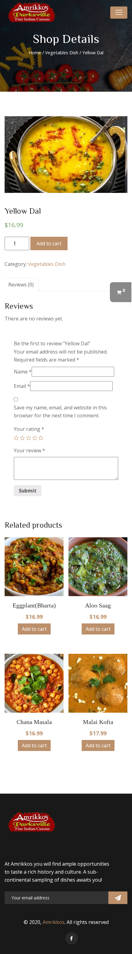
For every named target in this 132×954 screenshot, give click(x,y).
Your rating (29, 429)
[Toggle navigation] (118, 12)
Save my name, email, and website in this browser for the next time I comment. (60, 411)
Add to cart (49, 243)
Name (23, 371)
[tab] (21, 284)
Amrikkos (53, 922)
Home (35, 52)
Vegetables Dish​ (61, 52)
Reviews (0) (21, 284)
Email (22, 386)
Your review (29, 450)
